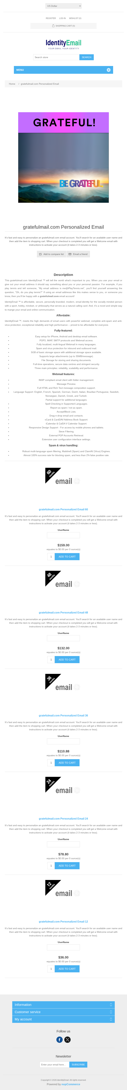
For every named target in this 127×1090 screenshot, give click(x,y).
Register (51, 18)
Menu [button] (20, 69)
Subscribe (78, 1064)
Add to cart (67, 556)
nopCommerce (71, 1084)
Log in (62, 18)
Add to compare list (53, 254)
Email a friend (80, 254)
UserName (63, 530)
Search (86, 57)
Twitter (67, 1040)
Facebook (59, 1040)
